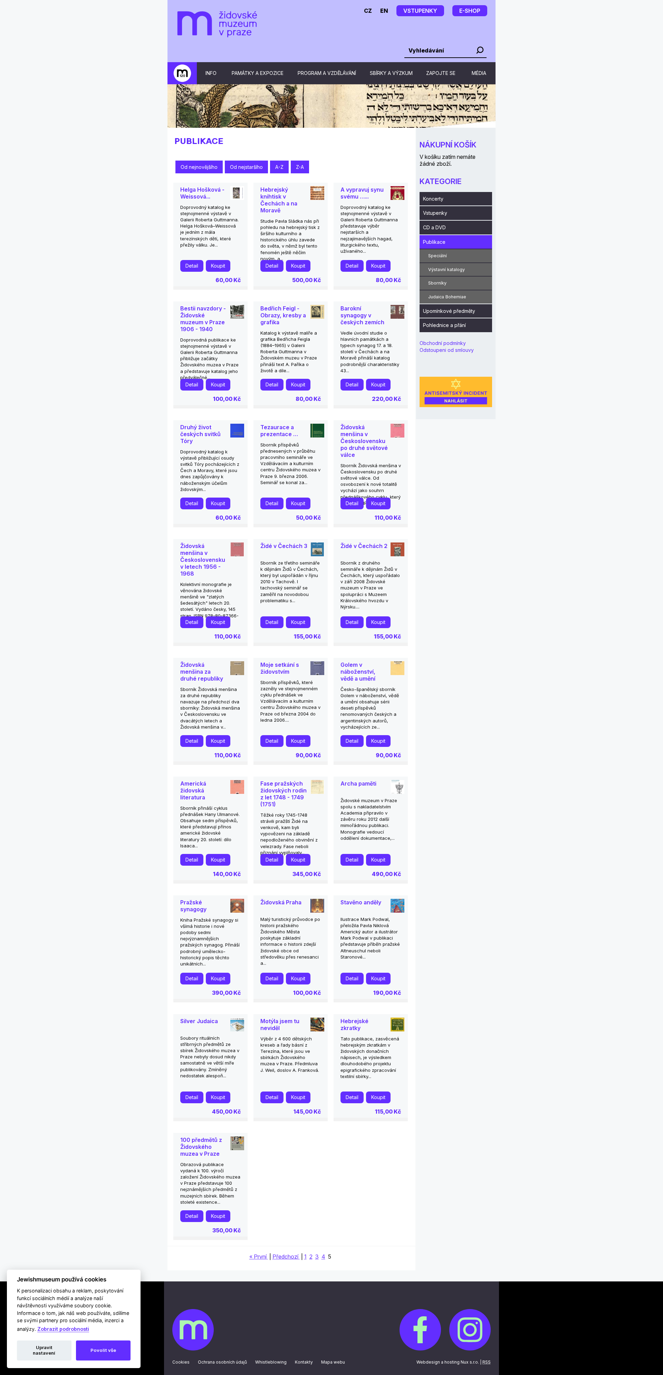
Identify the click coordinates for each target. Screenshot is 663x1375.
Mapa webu (333, 1362)
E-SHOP (469, 10)
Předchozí (285, 1256)
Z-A (300, 167)
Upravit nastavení (44, 1350)
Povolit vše (103, 1350)
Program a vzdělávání (327, 73)
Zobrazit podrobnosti (63, 1329)
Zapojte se (440, 73)
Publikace (434, 242)
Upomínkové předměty (449, 311)
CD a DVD (434, 227)
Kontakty (304, 1362)
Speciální (437, 255)
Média (479, 73)
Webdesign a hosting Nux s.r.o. (447, 1362)
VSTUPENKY (420, 10)
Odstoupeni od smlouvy (447, 350)
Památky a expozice (258, 73)
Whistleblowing (271, 1362)
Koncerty (433, 199)
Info (211, 73)
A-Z (279, 167)
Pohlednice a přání (444, 325)
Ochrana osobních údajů (222, 1362)
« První (258, 1256)
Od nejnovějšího (199, 167)
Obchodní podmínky (443, 343)
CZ (368, 10)
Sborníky (437, 283)
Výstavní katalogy (446, 269)
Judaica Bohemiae (447, 296)
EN (384, 10)
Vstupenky (435, 213)
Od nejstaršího (246, 167)
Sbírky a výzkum (391, 73)
